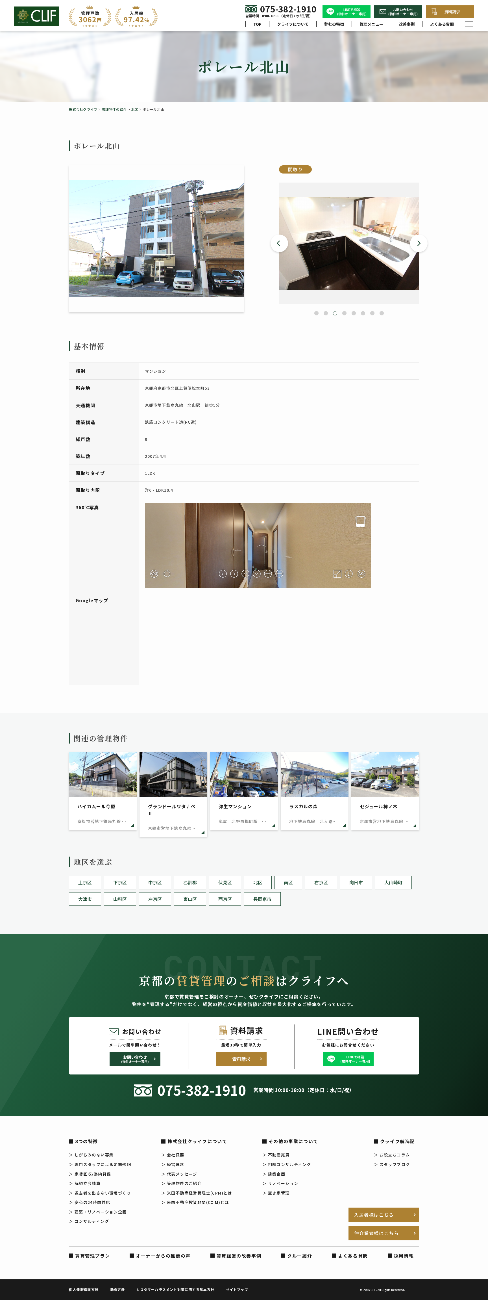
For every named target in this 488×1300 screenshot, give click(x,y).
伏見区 (225, 882)
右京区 (321, 882)
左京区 (155, 899)
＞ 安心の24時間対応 (89, 1202)
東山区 (190, 899)
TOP (257, 24)
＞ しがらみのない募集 (91, 1155)
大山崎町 (393, 882)
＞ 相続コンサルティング (286, 1164)
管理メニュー (371, 24)
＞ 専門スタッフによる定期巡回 (100, 1164)
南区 (288, 882)
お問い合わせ (135, 1059)
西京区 (225, 899)
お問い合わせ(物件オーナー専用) (403, 11)
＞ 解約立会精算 (85, 1183)
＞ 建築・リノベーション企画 (98, 1212)
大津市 (85, 899)
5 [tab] (354, 313)
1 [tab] (316, 313)
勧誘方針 (117, 1289)
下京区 (120, 882)
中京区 (155, 882)
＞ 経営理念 (172, 1164)
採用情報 (404, 1255)
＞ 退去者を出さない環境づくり (100, 1193)
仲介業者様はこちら (376, 1233)
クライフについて (293, 24)
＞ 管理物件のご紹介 (181, 1183)
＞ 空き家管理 (276, 1193)
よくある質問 (442, 24)
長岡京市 (262, 899)
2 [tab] (326, 313)
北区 (257, 882)
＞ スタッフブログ (392, 1164)
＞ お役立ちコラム (392, 1155)
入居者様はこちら (374, 1214)
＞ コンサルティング (89, 1221)
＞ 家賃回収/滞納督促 (90, 1174)
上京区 (85, 882)
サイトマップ (237, 1289)
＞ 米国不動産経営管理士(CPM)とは (196, 1193)
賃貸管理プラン (92, 1255)
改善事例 (407, 24)
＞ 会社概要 (172, 1155)
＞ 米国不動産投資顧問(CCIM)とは (195, 1202)
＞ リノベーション (280, 1183)
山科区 (120, 899)
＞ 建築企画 (273, 1174)
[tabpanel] (349, 243)
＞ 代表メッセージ (179, 1174)
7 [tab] (372, 313)
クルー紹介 (299, 1255)
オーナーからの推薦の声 (163, 1255)
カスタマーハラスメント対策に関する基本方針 (175, 1289)
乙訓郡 (190, 882)
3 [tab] (335, 313)
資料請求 (452, 11)
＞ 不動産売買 (276, 1155)
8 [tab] (382, 313)
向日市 (356, 882)
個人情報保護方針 (84, 1289)
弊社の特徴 (334, 24)
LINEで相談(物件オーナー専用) (352, 11)
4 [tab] (344, 313)
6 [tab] (363, 313)
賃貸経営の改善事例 (239, 1255)
